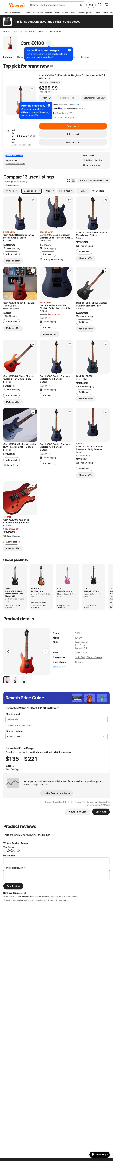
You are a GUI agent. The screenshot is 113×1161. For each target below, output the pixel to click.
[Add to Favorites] (48, 43)
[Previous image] (10, 100)
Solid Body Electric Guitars (88, 657)
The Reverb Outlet (12, 13)
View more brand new (94, 98)
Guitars (27, 13)
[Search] (81, 5)
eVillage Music (13, 136)
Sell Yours (101, 811)
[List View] (73, 180)
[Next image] (32, 100)
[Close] (49, 105)
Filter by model (13, 714)
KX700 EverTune (91, 591)
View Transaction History (58, 793)
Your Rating (8, 847)
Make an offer (73, 142)
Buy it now (73, 126)
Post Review (13, 886)
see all (22, 893)
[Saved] (100, 5)
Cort (77, 632)
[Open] (104, 719)
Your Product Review (13, 868)
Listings (7, 57)
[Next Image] (45, 651)
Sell (91, 5)
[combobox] (54, 719)
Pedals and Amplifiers (42, 13)
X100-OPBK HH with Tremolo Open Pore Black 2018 (14, 593)
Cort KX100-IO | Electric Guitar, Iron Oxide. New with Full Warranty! (72, 77)
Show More (58, 667)
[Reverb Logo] (17, 5)
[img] (21, 136)
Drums (97, 13)
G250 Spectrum (64, 591)
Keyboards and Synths (65, 13)
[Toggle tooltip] (51, 66)
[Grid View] (68, 180)
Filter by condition (14, 731)
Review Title (9, 856)
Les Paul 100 (37, 591)
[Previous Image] (8, 651)
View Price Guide (77, 811)
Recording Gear (85, 13)
